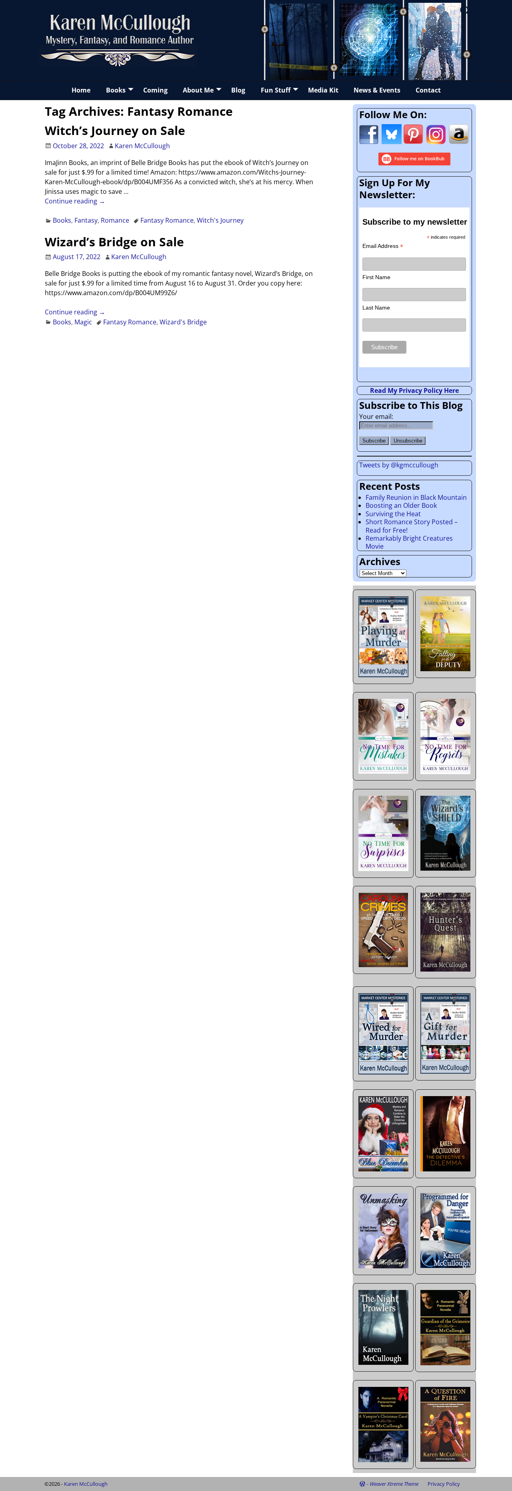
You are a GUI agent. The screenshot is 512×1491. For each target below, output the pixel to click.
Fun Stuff (275, 90)
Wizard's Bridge (183, 322)
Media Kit (323, 90)
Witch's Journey (220, 220)
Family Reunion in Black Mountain (416, 497)
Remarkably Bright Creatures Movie (409, 542)
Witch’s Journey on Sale (115, 130)
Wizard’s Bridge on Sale (114, 241)
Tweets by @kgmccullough (398, 465)
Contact (428, 90)
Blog (238, 90)
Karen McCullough (86, 1483)
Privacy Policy (444, 1483)
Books (116, 90)
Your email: (376, 416)
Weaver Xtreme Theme (394, 1483)
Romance (115, 220)
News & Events (377, 90)
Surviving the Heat (393, 513)
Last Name (376, 307)
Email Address (382, 246)
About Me (198, 90)
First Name (376, 277)
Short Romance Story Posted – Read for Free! (412, 525)
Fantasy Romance (167, 220)
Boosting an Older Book (401, 505)
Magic (83, 322)
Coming (155, 90)
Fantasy (86, 220)
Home (81, 90)
